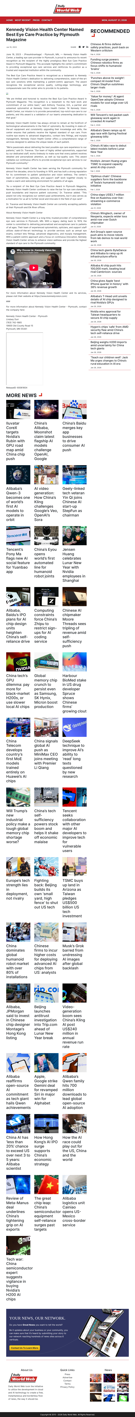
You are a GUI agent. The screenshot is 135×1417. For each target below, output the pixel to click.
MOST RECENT (23, 20)
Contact (67, 1380)
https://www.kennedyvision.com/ (50, 296)
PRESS (36, 20)
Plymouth (66, 168)
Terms (67, 1383)
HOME (9, 20)
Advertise (67, 1377)
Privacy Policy (67, 1387)
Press (67, 1374)
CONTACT (47, 20)
